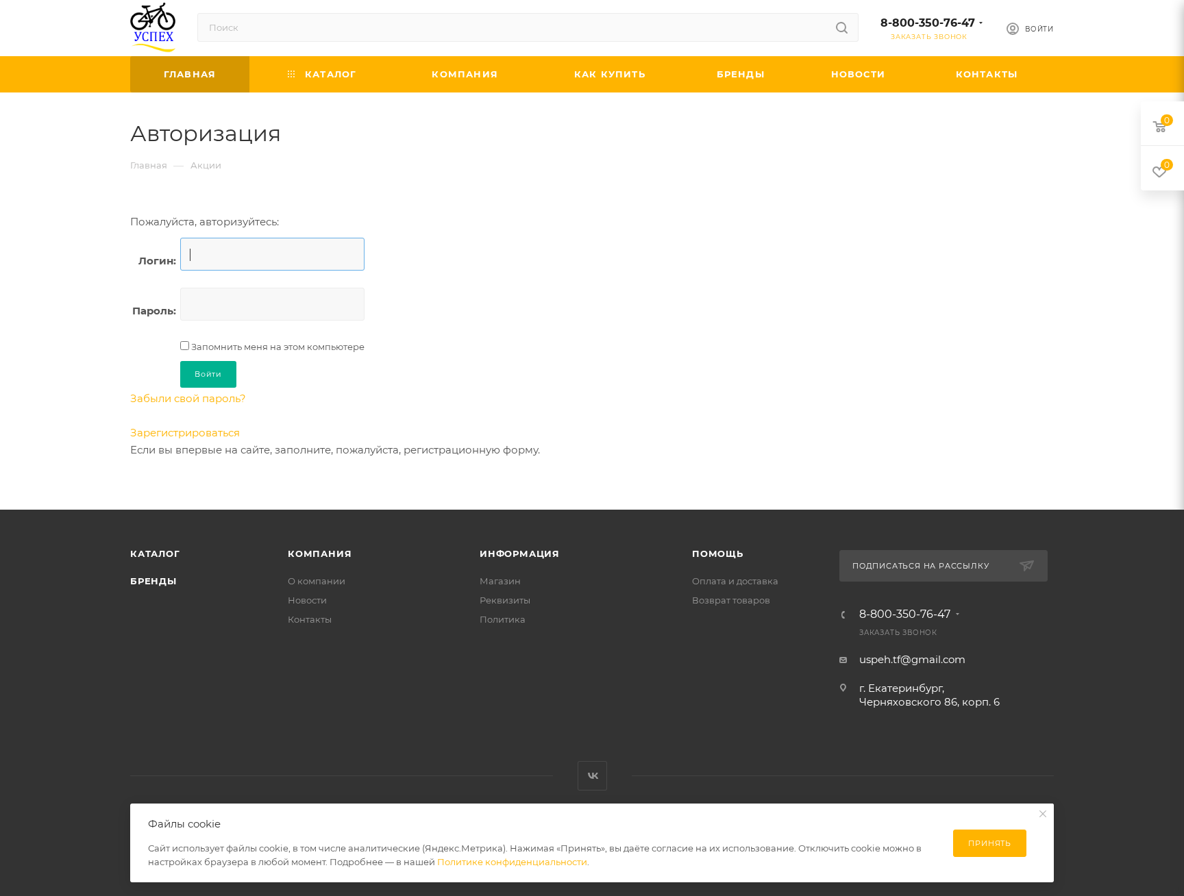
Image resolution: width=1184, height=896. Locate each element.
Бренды (153, 580)
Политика (503, 619)
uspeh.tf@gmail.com (912, 659)
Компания (320, 553)
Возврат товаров (731, 600)
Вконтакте (592, 776)
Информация (520, 553)
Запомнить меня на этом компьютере (277, 346)
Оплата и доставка (735, 580)
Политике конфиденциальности (512, 861)
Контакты (310, 619)
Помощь (717, 553)
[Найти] (842, 27)
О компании (316, 580)
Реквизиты (505, 600)
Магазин (500, 580)
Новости (307, 600)
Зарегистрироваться (185, 432)
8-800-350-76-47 (927, 22)
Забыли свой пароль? (188, 398)
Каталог (155, 553)
